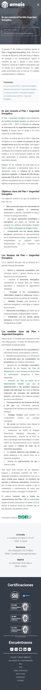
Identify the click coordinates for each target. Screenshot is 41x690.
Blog (9, 30)
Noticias (14, 30)
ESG (20, 667)
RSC (20, 664)
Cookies (20, 681)
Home (5, 30)
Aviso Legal (20, 674)
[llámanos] (12, 649)
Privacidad (20, 677)
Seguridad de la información (21, 661)
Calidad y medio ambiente (20, 657)
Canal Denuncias (20, 671)
